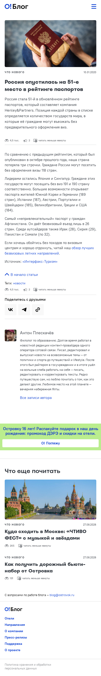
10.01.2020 (90, 72)
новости (19, 283)
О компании (14, 631)
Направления (15, 625)
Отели (9, 618)
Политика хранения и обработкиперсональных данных (28, 666)
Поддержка (13, 644)
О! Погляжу (50, 443)
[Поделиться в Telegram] (24, 309)
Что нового (14, 72)
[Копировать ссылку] (38, 309)
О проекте (12, 650)
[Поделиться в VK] (10, 309)
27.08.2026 (89, 524)
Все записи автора (36, 397)
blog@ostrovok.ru (62, 595)
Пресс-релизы (16, 637)
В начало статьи (24, 274)
